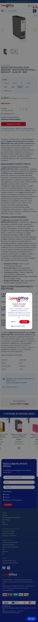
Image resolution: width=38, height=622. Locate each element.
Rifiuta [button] (13, 321)
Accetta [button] (24, 321)
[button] (19, 326)
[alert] (19, 311)
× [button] (30, 294)
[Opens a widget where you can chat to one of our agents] (31, 619)
